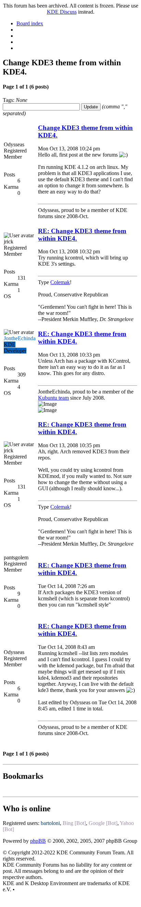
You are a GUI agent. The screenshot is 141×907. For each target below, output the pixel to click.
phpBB (38, 841)
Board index (29, 23)
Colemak (60, 282)
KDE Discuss (62, 12)
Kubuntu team (53, 398)
